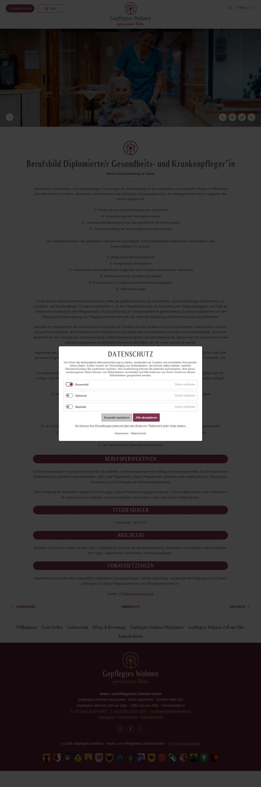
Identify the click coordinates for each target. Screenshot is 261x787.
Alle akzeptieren (146, 417)
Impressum (121, 433)
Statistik (80, 406)
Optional (81, 395)
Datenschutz (138, 433)
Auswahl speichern (117, 417)
